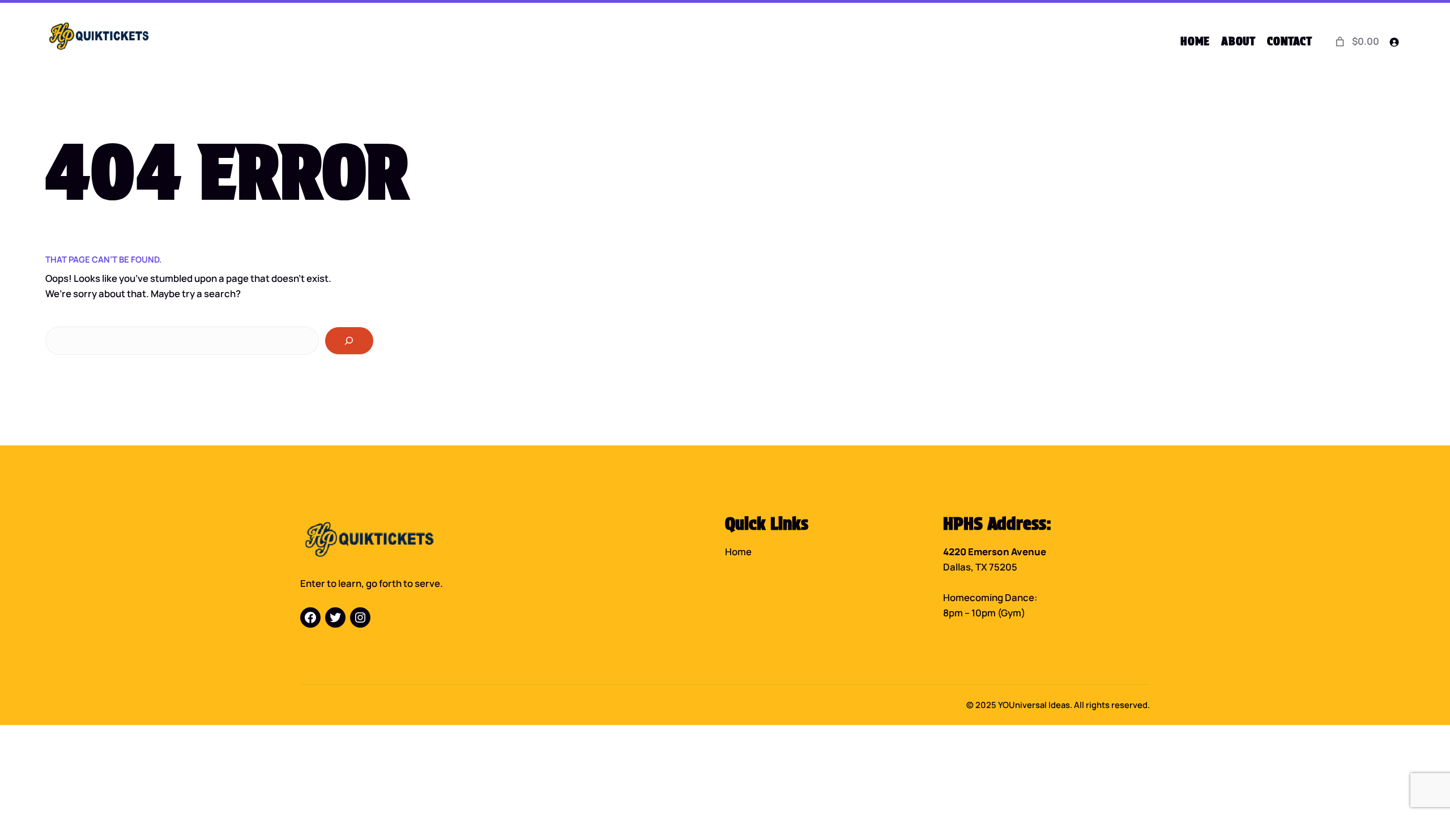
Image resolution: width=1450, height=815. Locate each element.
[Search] (349, 341)
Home (738, 551)
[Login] (1394, 41)
